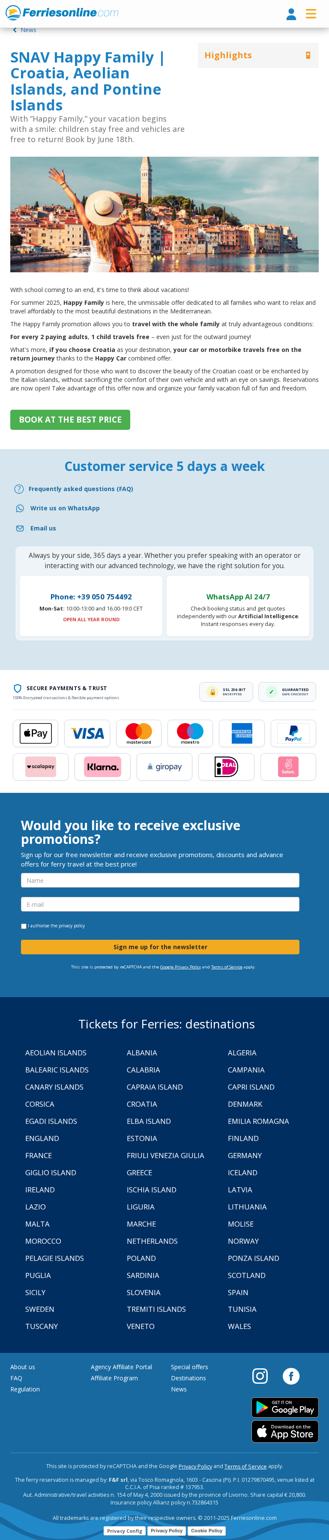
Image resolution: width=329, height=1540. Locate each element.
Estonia (142, 1138)
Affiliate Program (114, 1378)
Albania (142, 1052)
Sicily (35, 1292)
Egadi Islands (51, 1121)
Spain (238, 1292)
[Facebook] (291, 1375)
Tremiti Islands (156, 1309)
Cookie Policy (206, 1531)
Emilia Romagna (258, 1121)
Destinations (188, 1378)
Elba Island (149, 1121)
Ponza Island (253, 1258)
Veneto (141, 1326)
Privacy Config (124, 1531)
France (38, 1155)
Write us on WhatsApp (65, 508)
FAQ (16, 1378)
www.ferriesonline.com (62, 13)
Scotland (247, 1275)
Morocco (43, 1241)
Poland (141, 1258)
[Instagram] (264, 1375)
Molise (241, 1224)
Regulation (25, 1389)
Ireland (40, 1189)
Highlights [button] (228, 55)
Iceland (242, 1172)
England (42, 1138)
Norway (243, 1241)
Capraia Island (155, 1087)
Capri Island (251, 1087)
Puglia (38, 1275)
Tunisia (242, 1309)
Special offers (189, 1367)
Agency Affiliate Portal (121, 1367)
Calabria (143, 1070)
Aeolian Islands (56, 1052)
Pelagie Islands (54, 1258)
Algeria (242, 1052)
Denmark (245, 1104)
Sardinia (143, 1275)
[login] (291, 14)
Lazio (35, 1207)
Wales (239, 1326)
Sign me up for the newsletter (160, 947)
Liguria (141, 1207)
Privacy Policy (195, 1466)
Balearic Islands (57, 1070)
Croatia (142, 1104)
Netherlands (152, 1241)
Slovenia (144, 1292)
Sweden (39, 1309)
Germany (245, 1155)
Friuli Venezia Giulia (165, 1155)
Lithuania (247, 1207)
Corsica (39, 1104)
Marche (141, 1224)
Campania (246, 1070)
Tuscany (41, 1326)
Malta (37, 1224)
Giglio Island (50, 1172)
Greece (139, 1172)
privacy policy (72, 926)
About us (22, 1367)
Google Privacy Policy (180, 967)
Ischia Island (151, 1189)
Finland (243, 1138)
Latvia (240, 1189)
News (27, 30)
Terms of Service (226, 967)
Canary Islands (54, 1087)
